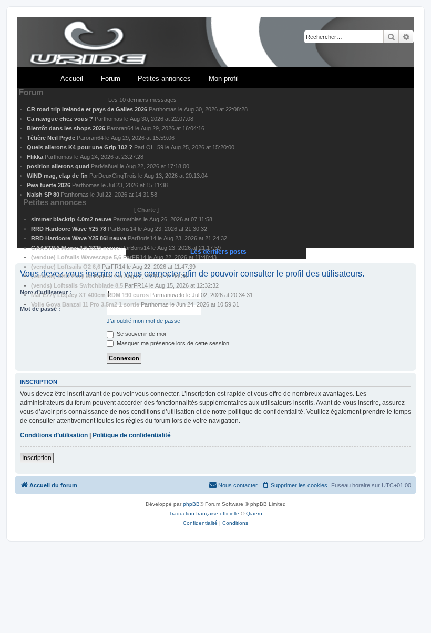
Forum (110, 79)
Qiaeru (254, 513)
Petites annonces (164, 79)
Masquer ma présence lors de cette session (172, 343)
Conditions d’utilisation (54, 435)
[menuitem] (294, 485)
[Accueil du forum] (215, 42)
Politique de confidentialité (132, 435)
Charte (146, 210)
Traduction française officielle (204, 513)
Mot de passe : (40, 308)
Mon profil (224, 79)
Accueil (71, 79)
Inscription (37, 458)
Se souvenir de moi (140, 334)
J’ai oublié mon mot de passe (143, 321)
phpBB (191, 504)
